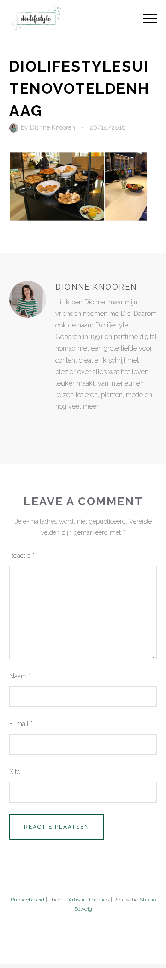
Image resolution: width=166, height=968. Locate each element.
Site (14, 771)
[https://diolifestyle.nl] (61, 425)
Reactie (22, 555)
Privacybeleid (27, 899)
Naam (20, 676)
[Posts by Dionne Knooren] (15, 127)
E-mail (21, 723)
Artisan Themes (88, 899)
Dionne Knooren (52, 127)
